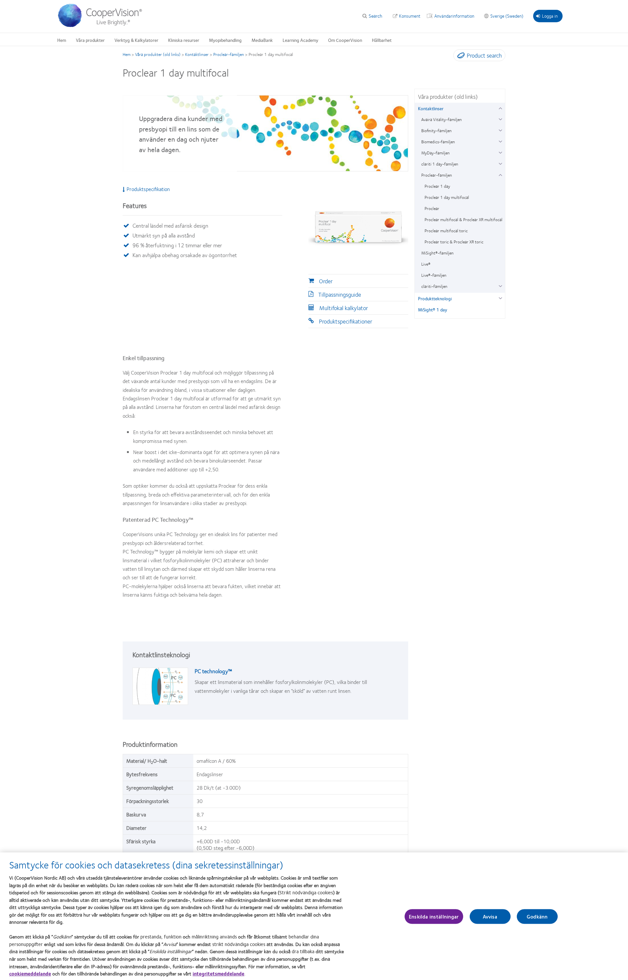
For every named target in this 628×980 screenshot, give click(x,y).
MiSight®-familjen (437, 253)
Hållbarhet (382, 40)
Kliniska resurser (183, 40)
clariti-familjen (434, 286)
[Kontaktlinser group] (500, 107)
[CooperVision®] (103, 25)
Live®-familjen (433, 275)
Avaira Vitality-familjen (441, 119)
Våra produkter (90, 40)
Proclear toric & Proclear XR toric (454, 241)
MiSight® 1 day (432, 309)
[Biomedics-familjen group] (500, 141)
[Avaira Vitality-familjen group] (500, 118)
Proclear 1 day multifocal (447, 197)
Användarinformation (454, 15)
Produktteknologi (435, 298)
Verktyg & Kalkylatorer (136, 40)
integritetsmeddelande (218, 973)
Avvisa (490, 916)
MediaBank (262, 40)
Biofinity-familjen (436, 130)
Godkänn (537, 916)
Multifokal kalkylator (343, 307)
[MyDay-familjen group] (500, 152)
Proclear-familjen (228, 54)
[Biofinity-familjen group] (500, 130)
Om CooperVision (345, 40)
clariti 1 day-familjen (439, 164)
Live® (425, 264)
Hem (61, 40)
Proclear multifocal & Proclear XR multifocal (463, 219)
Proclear (432, 208)
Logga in (550, 15)
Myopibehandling (225, 40)
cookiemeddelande (30, 973)
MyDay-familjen (435, 152)
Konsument (409, 15)
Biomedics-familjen (438, 141)
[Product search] (459, 56)
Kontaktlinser (197, 54)
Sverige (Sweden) (506, 15)
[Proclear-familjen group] (500, 174)
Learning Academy (300, 40)
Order (326, 281)
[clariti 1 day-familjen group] (500, 163)
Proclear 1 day (437, 186)
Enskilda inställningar (434, 916)
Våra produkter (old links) (158, 54)
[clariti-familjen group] (500, 285)
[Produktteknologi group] (500, 297)
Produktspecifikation (148, 189)
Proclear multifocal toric (446, 230)
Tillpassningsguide (339, 294)
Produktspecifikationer (345, 321)
